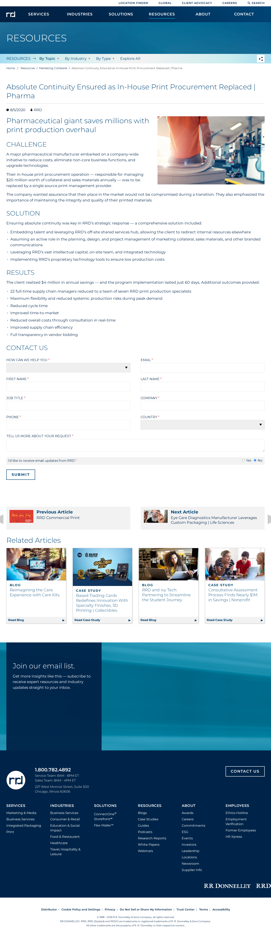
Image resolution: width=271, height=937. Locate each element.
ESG (185, 832)
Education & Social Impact (65, 828)
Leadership (190, 851)
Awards (187, 813)
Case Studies (148, 819)
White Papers (149, 844)
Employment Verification (236, 821)
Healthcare (59, 843)
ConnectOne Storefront (105, 816)
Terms (203, 909)
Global (165, 3)
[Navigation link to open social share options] (260, 59)
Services (15, 806)
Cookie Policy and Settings (81, 909)
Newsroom (190, 863)
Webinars (145, 851)
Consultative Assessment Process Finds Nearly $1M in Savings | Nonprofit (233, 595)
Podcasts (145, 832)
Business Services (20, 819)
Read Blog (37, 620)
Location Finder (133, 3)
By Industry (75, 58)
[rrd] (10, 14)
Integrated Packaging (23, 825)
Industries (62, 806)
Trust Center (186, 909)
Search (258, 3)
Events (187, 838)
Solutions (105, 806)
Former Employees (241, 830)
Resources (18, 58)
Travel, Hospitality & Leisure (65, 851)
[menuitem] (38, 16)
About (189, 806)
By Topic (47, 58)
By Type (103, 58)
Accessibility (221, 909)
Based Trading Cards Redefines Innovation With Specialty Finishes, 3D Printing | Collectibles (102, 603)
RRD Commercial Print (58, 514)
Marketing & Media (21, 813)
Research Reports (152, 838)
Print (10, 832)
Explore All (130, 58)
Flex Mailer (103, 825)
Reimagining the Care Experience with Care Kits (35, 592)
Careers (229, 3)
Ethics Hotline (237, 813)
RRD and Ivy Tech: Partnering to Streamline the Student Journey (166, 595)
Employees (237, 806)
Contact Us (245, 771)
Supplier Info (192, 870)
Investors (189, 844)
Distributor (49, 909)
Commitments (193, 825)
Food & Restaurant (65, 837)
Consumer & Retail (65, 819)
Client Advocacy (197, 3)
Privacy (110, 909)
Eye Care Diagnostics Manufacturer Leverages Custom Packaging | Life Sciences (214, 517)
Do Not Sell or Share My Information (146, 909)
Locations (189, 857)
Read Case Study (103, 620)
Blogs (142, 813)
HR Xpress (234, 837)
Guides (143, 825)
